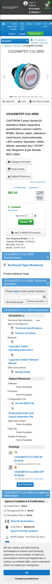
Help (26, 324)
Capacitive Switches (12, 46)
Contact (37, 24)
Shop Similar (18, 169)
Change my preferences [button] (27, 578)
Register (32, 5)
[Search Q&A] (44, 296)
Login (31, 2)
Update (24, 222)
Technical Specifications (24, 265)
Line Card (45, 25)
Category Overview (20, 162)
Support (22, 34)
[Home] (3, 26)
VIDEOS (9, 101)
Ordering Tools (35, 34)
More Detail (12, 210)
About (29, 24)
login (16, 291)
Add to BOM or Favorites (27, 232)
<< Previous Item (19, 187)
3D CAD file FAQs (37, 479)
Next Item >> (34, 187)
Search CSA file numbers (24, 531)
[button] (4, 76)
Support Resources (20, 176)
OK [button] (26, 572)
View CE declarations (22, 521)
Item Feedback (25, 484)
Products (12, 34)
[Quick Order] (51, 26)
